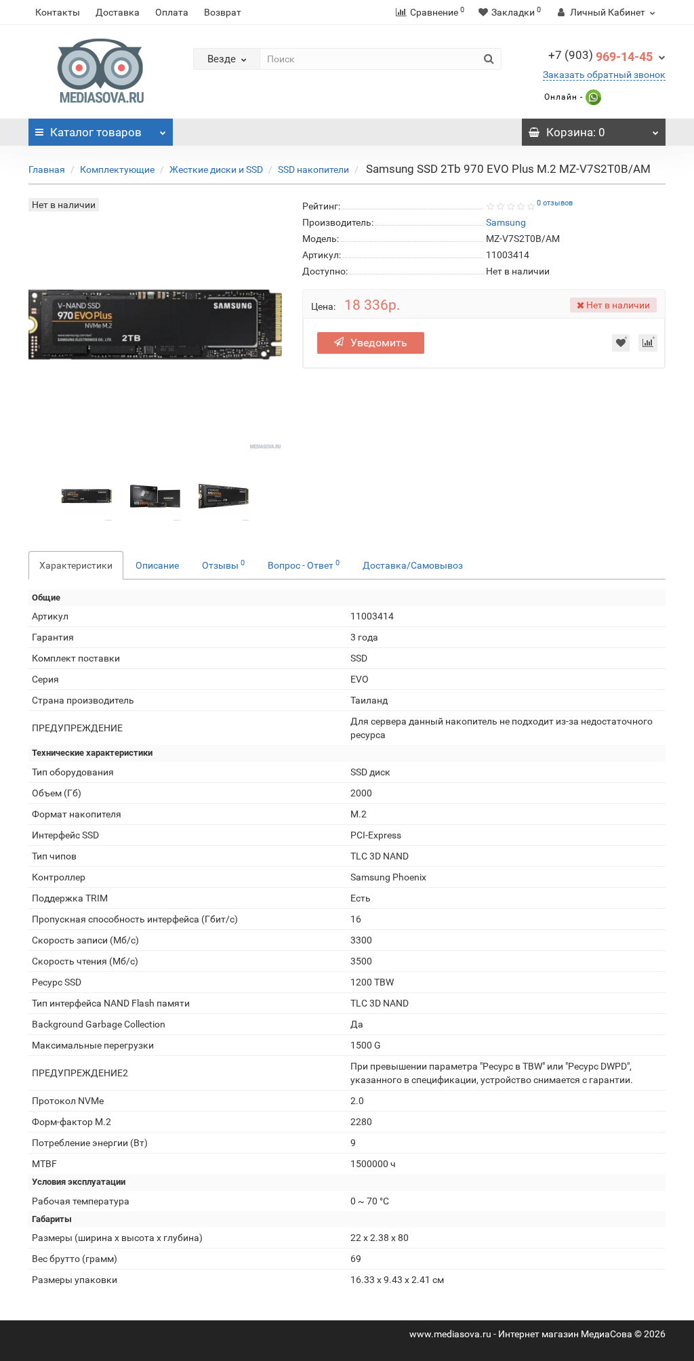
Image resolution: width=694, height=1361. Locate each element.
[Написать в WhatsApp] (592, 97)
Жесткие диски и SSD (216, 169)
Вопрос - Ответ (304, 564)
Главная (46, 169)
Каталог (96, 132)
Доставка (118, 12)
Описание (157, 565)
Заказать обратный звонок (604, 74)
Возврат (222, 12)
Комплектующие (117, 169)
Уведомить (378, 342)
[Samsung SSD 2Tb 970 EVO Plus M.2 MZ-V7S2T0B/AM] (87, 495)
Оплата (171, 12)
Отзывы (223, 564)
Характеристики (76, 565)
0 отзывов (555, 203)
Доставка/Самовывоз (413, 565)
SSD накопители (313, 169)
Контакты (57, 12)
